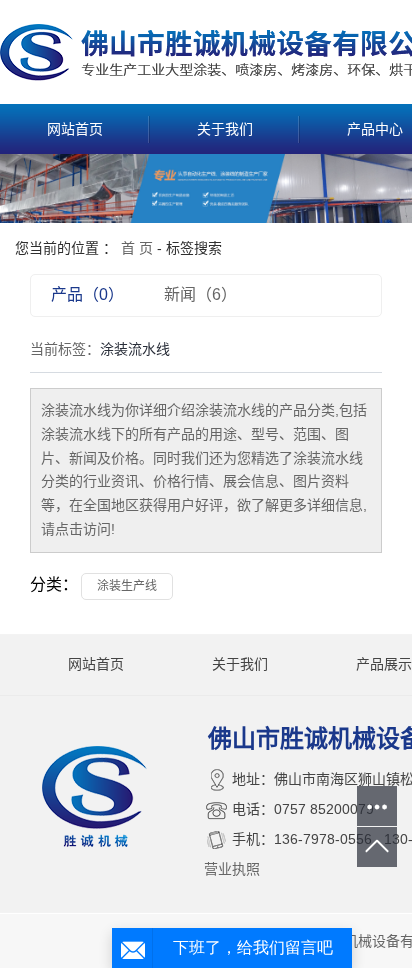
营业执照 (232, 869)
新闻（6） (200, 294)
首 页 (137, 248)
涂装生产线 (127, 586)
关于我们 (225, 129)
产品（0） (87, 294)
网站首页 (75, 129)
